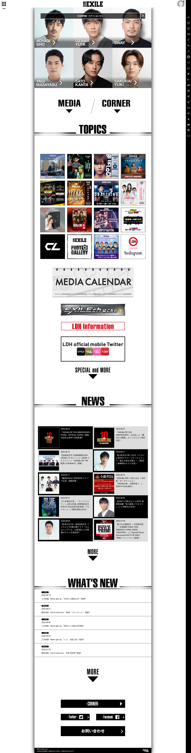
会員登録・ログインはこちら (91, 16)
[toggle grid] (4, 4)
